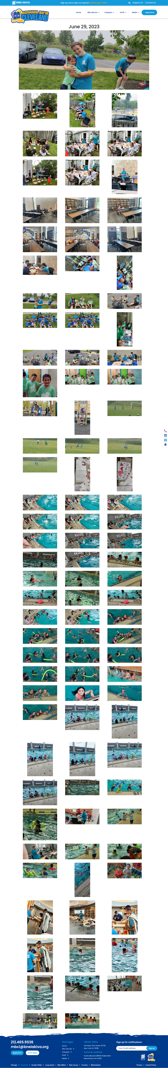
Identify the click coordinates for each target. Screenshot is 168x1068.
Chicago (14, 1065)
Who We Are (67, 1049)
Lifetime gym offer (97, 2)
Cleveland (24, 1065)
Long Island (49, 1065)
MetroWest (61, 1065)
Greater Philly (36, 1065)
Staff (64, 1055)
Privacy (139, 1065)
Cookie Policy (151, 1065)
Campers (65, 1052)
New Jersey (73, 1065)
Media (64, 1058)
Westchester (96, 1065)
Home (64, 1046)
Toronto (84, 1065)
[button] (129, 2)
